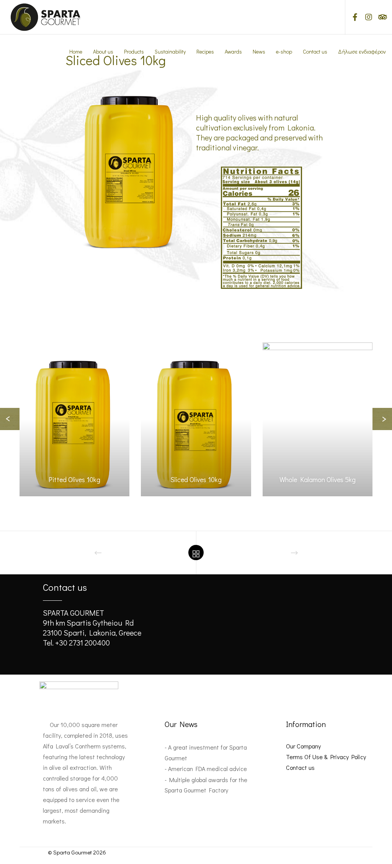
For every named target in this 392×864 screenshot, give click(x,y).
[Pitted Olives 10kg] (74, 419)
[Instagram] (365, 17)
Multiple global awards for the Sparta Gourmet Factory (206, 785)
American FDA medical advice (207, 769)
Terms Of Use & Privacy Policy (326, 757)
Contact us (300, 767)
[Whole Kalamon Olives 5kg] (317, 419)
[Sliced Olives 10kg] (196, 419)
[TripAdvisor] (379, 17)
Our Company (303, 746)
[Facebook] (352, 17)
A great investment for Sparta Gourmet (206, 752)
